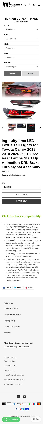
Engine (7, 62)
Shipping (5, 175)
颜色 (3, 183)
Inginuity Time (17, 416)
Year (6, 44)
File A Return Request (12, 327)
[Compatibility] (21, 222)
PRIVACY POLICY (11, 309)
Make (6, 25)
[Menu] (39, 4)
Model (7, 35)
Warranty (7, 333)
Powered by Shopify (28, 416)
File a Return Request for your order (17, 347)
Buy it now (21, 201)
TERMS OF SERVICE (12, 315)
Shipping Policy (9, 321)
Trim (6, 53)
